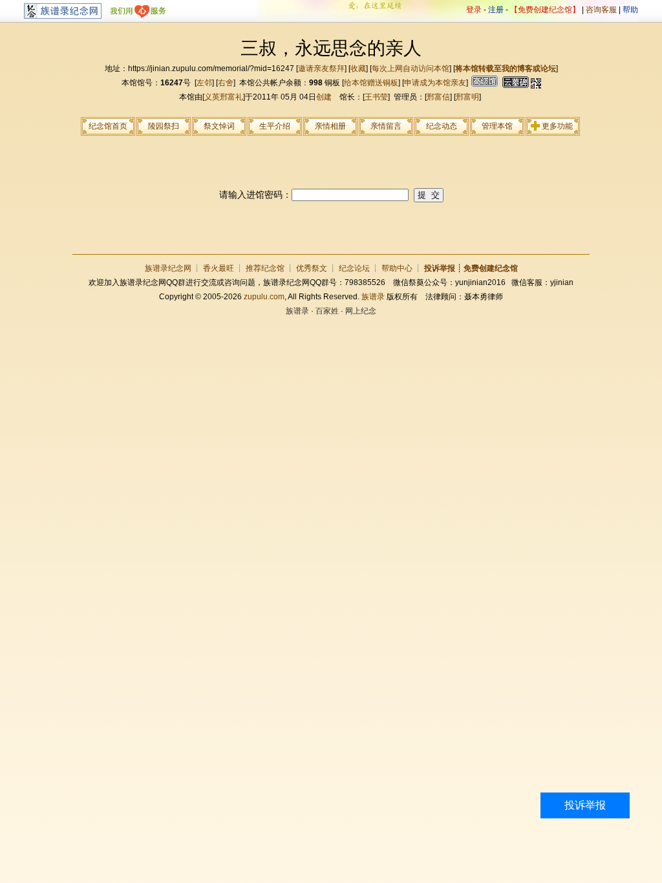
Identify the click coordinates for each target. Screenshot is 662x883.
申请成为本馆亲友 (435, 82)
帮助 (630, 9)
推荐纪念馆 (265, 268)
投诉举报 (585, 805)
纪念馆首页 (108, 126)
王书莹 (376, 96)
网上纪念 (360, 310)
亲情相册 (330, 126)
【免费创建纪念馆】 (545, 9)
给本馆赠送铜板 (371, 82)
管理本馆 (497, 126)
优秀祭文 (311, 268)
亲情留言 (385, 126)
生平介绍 (274, 126)
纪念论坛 (354, 268)
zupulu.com (264, 296)
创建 (324, 96)
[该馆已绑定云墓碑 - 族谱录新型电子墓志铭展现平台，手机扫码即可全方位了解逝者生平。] (514, 82)
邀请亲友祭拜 (321, 68)
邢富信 (438, 96)
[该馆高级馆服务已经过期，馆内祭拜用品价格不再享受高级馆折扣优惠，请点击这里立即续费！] (483, 82)
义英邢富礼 (223, 96)
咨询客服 (601, 9)
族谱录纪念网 (168, 268)
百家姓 (327, 310)
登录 (474, 9)
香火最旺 (218, 268)
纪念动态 (441, 126)
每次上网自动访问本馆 (410, 68)
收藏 (358, 68)
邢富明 (467, 96)
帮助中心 (396, 268)
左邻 (204, 82)
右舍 (225, 82)
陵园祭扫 (163, 126)
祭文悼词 (219, 126)
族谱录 (373, 296)
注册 (496, 9)
